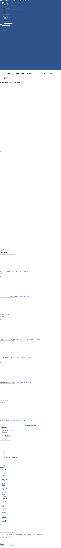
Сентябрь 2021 (4, 510)
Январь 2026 (3, 474)
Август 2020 (3, 519)
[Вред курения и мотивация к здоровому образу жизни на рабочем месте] (7, 376)
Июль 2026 (3, 469)
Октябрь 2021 (4, 509)
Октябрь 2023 (4, 490)
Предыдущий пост (3, 249)
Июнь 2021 (3, 512)
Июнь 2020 (3, 521)
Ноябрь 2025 (3, 476)
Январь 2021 (3, 515)
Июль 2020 (3, 520)
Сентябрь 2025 (4, 477)
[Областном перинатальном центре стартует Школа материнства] (7, 333)
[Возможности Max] (7, 398)
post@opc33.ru (2, 544)
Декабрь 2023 (4, 488)
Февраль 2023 (4, 496)
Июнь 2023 (3, 493)
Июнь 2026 (3, 470)
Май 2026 (3, 471)
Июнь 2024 (3, 483)
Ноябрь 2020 (4, 517)
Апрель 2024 (3, 485)
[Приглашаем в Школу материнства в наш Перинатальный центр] (7, 269)
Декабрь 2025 (4, 475)
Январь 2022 (3, 507)
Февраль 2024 (4, 486)
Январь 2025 (3, 480)
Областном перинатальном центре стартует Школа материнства (9, 464)
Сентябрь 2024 (4, 482)
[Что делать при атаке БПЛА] (7, 312)
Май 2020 (3, 522)
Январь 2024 (3, 487)
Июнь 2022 (3, 503)
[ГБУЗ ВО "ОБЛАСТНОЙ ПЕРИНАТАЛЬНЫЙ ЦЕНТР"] (30, 1)
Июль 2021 (3, 511)
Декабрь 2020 (4, 516)
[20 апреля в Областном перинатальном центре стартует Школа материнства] (7, 418)
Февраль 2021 (4, 514)
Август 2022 (3, 501)
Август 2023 (3, 491)
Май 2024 (3, 484)
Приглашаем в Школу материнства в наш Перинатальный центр (9, 457)
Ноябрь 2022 (4, 499)
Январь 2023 (3, 497)
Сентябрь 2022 (4, 500)
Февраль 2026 (4, 473)
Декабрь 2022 (4, 498)
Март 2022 (3, 505)
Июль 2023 (3, 492)
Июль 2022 (3, 502)
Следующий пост (2, 250)
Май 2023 (3, 494)
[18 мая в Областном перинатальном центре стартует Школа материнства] (7, 355)
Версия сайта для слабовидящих (30, 425)
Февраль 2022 (4, 506)
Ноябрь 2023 (4, 489)
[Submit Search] (12, 23)
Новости (5, 77)
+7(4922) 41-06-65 (2, 539)
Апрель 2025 (3, 478)
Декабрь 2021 (4, 508)
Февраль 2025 (4, 479)
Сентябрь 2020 (4, 518)
